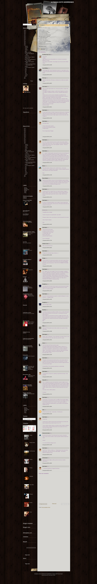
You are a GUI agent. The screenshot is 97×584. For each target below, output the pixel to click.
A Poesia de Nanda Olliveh (27, 200)
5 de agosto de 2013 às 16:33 (47, 322)
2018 (25, 38)
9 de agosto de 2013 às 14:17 (47, 470)
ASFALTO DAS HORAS (27, 221)
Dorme (31, 512)
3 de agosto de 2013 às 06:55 (47, 83)
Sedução (31, 435)
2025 (25, 31)
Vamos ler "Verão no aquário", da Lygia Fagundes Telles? (31, 322)
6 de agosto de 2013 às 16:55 (47, 376)
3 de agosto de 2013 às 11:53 (47, 136)
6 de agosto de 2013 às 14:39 (47, 354)
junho (26, 69)
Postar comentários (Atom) (46, 507)
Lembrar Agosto (30, 346)
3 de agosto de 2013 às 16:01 (47, 206)
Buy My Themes (48, 575)
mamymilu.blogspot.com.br (27, 293)
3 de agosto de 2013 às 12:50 (47, 162)
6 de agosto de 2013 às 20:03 (47, 406)
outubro (26, 48)
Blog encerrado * (25, 211)
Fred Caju (44, 77)
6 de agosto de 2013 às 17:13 (47, 394)
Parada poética (25, 355)
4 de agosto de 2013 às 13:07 (47, 290)
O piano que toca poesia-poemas (28, 338)
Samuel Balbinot (45, 68)
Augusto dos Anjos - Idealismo (30, 57)
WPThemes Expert (59, 573)
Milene (43, 325)
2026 (25, 30)
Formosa (31, 459)
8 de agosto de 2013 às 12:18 (47, 413)
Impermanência (30, 269)
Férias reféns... (30, 250)
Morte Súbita (32, 484)
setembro (26, 49)
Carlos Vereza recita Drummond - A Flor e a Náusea (30, 60)
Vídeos (25, 192)
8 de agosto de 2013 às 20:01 (47, 463)
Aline (43, 409)
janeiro (26, 174)
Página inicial (46, 15)
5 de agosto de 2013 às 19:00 (47, 331)
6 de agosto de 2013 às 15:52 (47, 368)
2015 (25, 42)
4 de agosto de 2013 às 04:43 (47, 247)
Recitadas (25, 190)
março (26, 73)
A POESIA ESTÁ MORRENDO (62, 2)
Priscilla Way (44, 284)
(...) (28, 277)
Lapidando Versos (26, 286)
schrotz (43, 343)
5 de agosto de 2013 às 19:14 (47, 339)
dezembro (26, 46)
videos (25, 191)
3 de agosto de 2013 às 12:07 (47, 147)
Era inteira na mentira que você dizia (28, 313)
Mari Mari (44, 309)
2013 (25, 143)
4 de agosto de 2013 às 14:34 (47, 299)
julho (26, 68)
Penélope (43, 258)
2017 (25, 40)
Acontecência (27, 55)
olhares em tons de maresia (27, 345)
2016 (25, 41)
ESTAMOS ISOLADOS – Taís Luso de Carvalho (31, 233)
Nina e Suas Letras (26, 320)
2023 (25, 132)
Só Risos (31, 467)
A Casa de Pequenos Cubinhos (29, 67)
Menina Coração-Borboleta (27, 339)
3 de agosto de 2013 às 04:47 (47, 74)
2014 (25, 43)
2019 (25, 37)
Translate (30, 420)
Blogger (31, 80)
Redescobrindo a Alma (27, 374)
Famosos (25, 187)
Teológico (42, 25)
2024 (25, 32)
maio (25, 71)
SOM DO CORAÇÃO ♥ (27, 392)
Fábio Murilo (44, 110)
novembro (26, 47)
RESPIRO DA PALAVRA (27, 384)
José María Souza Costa (46, 54)
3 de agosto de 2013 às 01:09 (47, 64)
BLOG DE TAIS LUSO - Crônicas (29, 231)
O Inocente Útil (27, 58)
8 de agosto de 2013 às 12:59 (47, 444)
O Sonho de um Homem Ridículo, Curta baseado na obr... (30, 64)
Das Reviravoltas (32, 451)
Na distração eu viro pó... (27, 312)
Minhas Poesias (47, 49)
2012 (25, 77)
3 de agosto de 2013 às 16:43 (47, 224)
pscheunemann (45, 457)
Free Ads (53, 575)
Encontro (31, 502)
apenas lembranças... (26, 210)
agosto (26, 51)
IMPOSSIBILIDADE (31, 393)
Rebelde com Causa (28, 52)
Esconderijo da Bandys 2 (27, 259)
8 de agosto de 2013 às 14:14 (47, 454)
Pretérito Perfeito (32, 442)
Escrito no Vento (26, 268)
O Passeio (31, 494)
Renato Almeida (45, 178)
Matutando (31, 476)
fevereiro (26, 74)
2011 (25, 78)
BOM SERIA (30, 222)
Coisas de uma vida (26, 249)
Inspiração (25, 276)
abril (25, 72)
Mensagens (26, 188)
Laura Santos (44, 86)
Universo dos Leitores (46, 433)
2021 (25, 35)
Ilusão (29, 201)
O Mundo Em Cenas (26, 332)
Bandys (43, 165)
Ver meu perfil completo (28, 108)
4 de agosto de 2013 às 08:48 (47, 280)
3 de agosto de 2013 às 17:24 (47, 240)
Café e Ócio (25, 241)
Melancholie (25, 305)
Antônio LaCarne (45, 243)
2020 (25, 36)
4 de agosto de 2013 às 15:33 (47, 306)
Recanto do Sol (25, 365)
